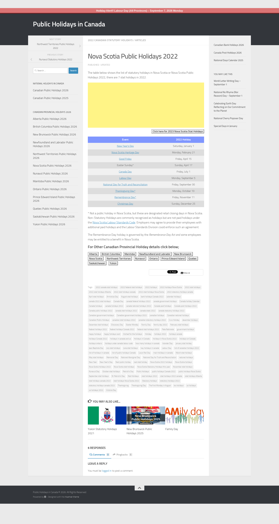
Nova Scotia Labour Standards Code (114, 222)
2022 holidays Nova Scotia (171, 287)
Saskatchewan (97, 263)
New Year (93, 362)
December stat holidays (98, 325)
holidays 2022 (160, 334)
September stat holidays (99, 376)
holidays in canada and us (120, 339)
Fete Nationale (168, 329)
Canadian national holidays (178, 315)
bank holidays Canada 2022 (152, 297)
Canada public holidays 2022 (100, 311)
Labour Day (125, 178)
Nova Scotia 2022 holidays (161, 362)
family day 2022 (160, 325)
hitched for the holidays (132, 334)
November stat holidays (182, 367)
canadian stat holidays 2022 (123, 320)
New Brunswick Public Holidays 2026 (54, 134)
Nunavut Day (94, 371)
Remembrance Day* (125, 197)
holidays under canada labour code (119, 343)
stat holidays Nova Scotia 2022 (126, 381)
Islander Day (167, 343)
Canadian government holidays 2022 (132, 315)
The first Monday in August (160, 385)
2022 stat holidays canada (124, 292)
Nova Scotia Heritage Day (125, 152)
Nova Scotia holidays (183, 362)
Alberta (93, 254)
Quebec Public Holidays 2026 (50, 208)
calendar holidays (174, 297)
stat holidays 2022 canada (171, 376)
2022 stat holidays (192, 287)
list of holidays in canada (99, 353)
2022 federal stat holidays (131, 287)
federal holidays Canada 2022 (122, 329)
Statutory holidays (149, 381)
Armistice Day (112, 297)
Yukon (113, 263)
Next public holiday (123, 362)
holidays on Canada (187, 339)
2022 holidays (151, 287)
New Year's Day (106, 362)
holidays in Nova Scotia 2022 (165, 339)
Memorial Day (112, 357)
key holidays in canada (150, 348)
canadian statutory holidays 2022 (152, 320)
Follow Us (186, 273)
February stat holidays (179, 325)
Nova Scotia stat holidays (124, 367)
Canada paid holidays (162, 306)
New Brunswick (182, 254)
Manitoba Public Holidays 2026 (51, 181)
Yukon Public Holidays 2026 (49, 224)
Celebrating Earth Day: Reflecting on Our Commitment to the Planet (229, 107)
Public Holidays (143, 371)
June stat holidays (130, 348)
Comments (101, 454)
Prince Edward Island (173, 258)
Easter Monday (132, 325)
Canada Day (125, 171)
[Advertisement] (146, 105)
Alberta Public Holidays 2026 (50, 118)
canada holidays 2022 (114, 306)
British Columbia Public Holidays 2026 (55, 126)
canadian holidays (157, 315)
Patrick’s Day (128, 371)
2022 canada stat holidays (106, 287)
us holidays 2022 (96, 390)
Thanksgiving (123, 385)
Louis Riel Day (144, 353)
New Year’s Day (125, 146)
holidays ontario (95, 343)
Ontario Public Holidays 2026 (50, 189)
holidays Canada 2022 (98, 339)
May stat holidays (96, 357)
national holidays (186, 357)
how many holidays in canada (147, 343)
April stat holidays (96, 297)
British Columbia (111, 254)
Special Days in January (225, 126)
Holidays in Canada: (142, 339)
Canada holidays (95, 306)
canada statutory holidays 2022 (171, 311)
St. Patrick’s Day (118, 376)
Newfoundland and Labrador (154, 254)
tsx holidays (179, 385)
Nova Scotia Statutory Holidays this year (153, 367)
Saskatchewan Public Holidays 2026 (54, 216)
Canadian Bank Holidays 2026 (229, 45)
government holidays (185, 329)
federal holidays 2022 (98, 329)
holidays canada (175, 334)
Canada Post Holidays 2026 (228, 52)
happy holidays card (112, 334)
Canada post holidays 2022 (185, 306)
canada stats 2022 (147, 311)
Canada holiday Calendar (190, 301)
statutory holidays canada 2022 (102, 385)
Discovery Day (117, 325)
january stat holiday (184, 343)
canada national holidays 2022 (138, 306)
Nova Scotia (95, 258)
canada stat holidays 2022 (126, 311)
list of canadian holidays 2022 (186, 348)
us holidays (191, 385)
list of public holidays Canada (124, 353)
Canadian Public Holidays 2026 (50, 90)
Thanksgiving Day (139, 385)
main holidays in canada (163, 353)
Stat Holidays (133, 376)
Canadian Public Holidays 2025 (50, 98)
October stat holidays (111, 371)
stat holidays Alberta (193, 376)
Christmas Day (125, 203)
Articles (140, 40)
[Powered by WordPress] (45, 497)
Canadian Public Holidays (99, 320)
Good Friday (125, 158)
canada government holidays (165, 301)
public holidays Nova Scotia (190, 371)
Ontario (153, 258)
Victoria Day (111, 390)
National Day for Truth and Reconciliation (125, 184)
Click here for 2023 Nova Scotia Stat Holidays (178, 131)
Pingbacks (123, 454)
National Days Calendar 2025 (228, 60)
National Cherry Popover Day (228, 118)
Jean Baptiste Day (96, 348)
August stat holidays (129, 297)
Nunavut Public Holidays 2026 (50, 173)
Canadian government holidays (101, 315)
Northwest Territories (119, 258)
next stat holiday (140, 362)
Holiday (148, 334)
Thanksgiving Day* (125, 191)
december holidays (190, 320)
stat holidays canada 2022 (100, 381)
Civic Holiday (174, 320)
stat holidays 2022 (149, 376)
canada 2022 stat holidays (100, 301)
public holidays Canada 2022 (164, 371)
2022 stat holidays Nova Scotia (151, 292)
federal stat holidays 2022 (148, 329)
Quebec (192, 258)
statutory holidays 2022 (170, 381)
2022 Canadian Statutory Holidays (110, 40)
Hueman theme (72, 497)
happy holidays (95, 334)
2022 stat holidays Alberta (100, 292)
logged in (107, 470)
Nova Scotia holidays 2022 (100, 367)
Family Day (146, 325)
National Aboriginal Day (130, 357)
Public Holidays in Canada (69, 24)
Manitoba (129, 254)
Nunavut (140, 258)
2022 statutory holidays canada (180, 292)
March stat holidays (184, 353)
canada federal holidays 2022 (138, 301)
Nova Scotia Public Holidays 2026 (52, 165)
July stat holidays (113, 348)
